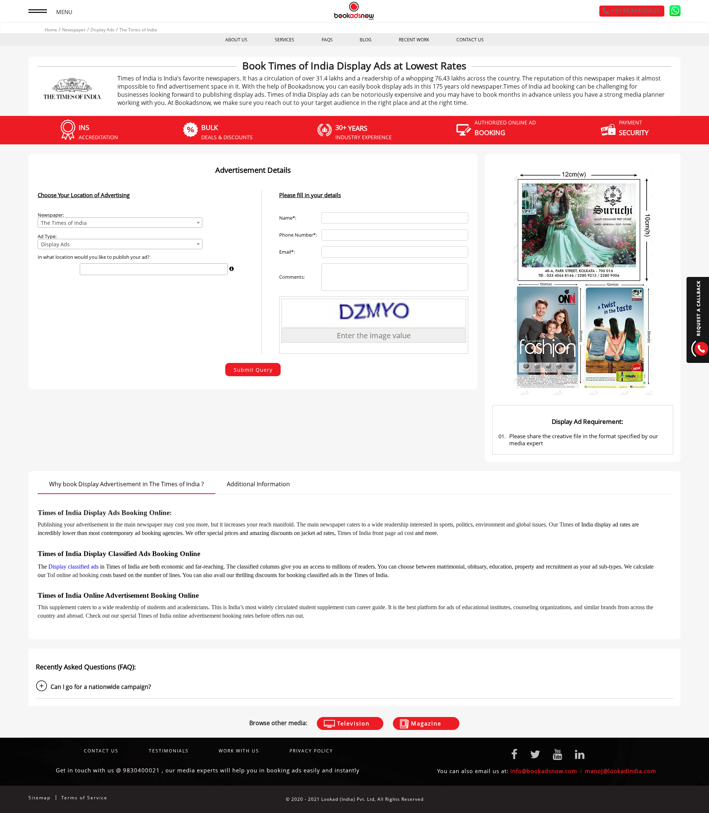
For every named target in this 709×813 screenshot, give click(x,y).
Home (51, 30)
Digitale (671, 799)
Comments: (292, 277)
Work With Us (239, 751)
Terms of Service (84, 798)
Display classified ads (73, 566)
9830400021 (141, 770)
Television (352, 723)
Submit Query (253, 369)
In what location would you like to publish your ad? (94, 257)
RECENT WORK (414, 40)
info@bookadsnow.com (543, 771)
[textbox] (84, 268)
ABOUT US (236, 40)
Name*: (287, 218)
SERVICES (284, 40)
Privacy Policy (311, 751)
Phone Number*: (298, 235)
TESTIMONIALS (169, 751)
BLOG (365, 40)
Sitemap (39, 798)
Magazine (425, 723)
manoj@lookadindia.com (620, 771)
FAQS (327, 40)
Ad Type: (47, 236)
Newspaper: (51, 215)
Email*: (287, 252)
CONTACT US (470, 40)
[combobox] (120, 222)
